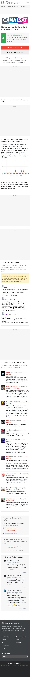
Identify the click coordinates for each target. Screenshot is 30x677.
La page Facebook (10, 530)
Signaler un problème (16, 47)
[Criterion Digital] (15, 663)
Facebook (18, 642)
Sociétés (9, 6)
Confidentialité (5, 645)
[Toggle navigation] (28, 2)
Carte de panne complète (16, 52)
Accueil (3, 6)
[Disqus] (15, 303)
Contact (4, 648)
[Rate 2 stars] (12, 547)
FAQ (3, 642)
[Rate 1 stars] (9, 547)
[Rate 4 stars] (17, 547)
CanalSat (16, 6)
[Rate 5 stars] (20, 547)
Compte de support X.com (12, 528)
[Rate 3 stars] (15, 547)
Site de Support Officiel (11, 533)
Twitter (17, 639)
